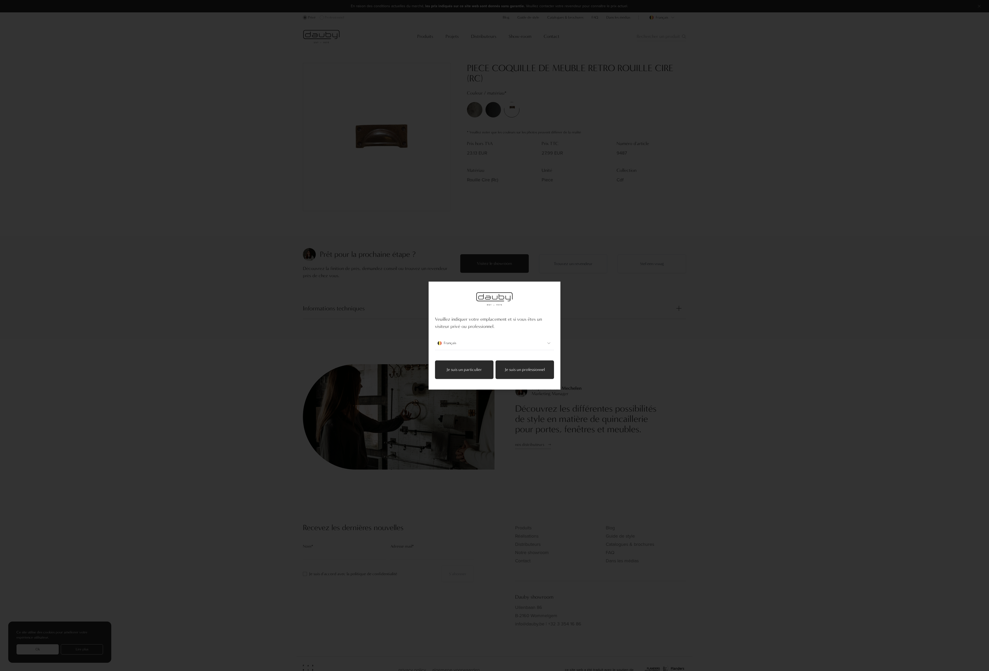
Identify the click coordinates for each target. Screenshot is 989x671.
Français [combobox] (450, 343)
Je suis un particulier (464, 369)
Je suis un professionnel (525, 369)
